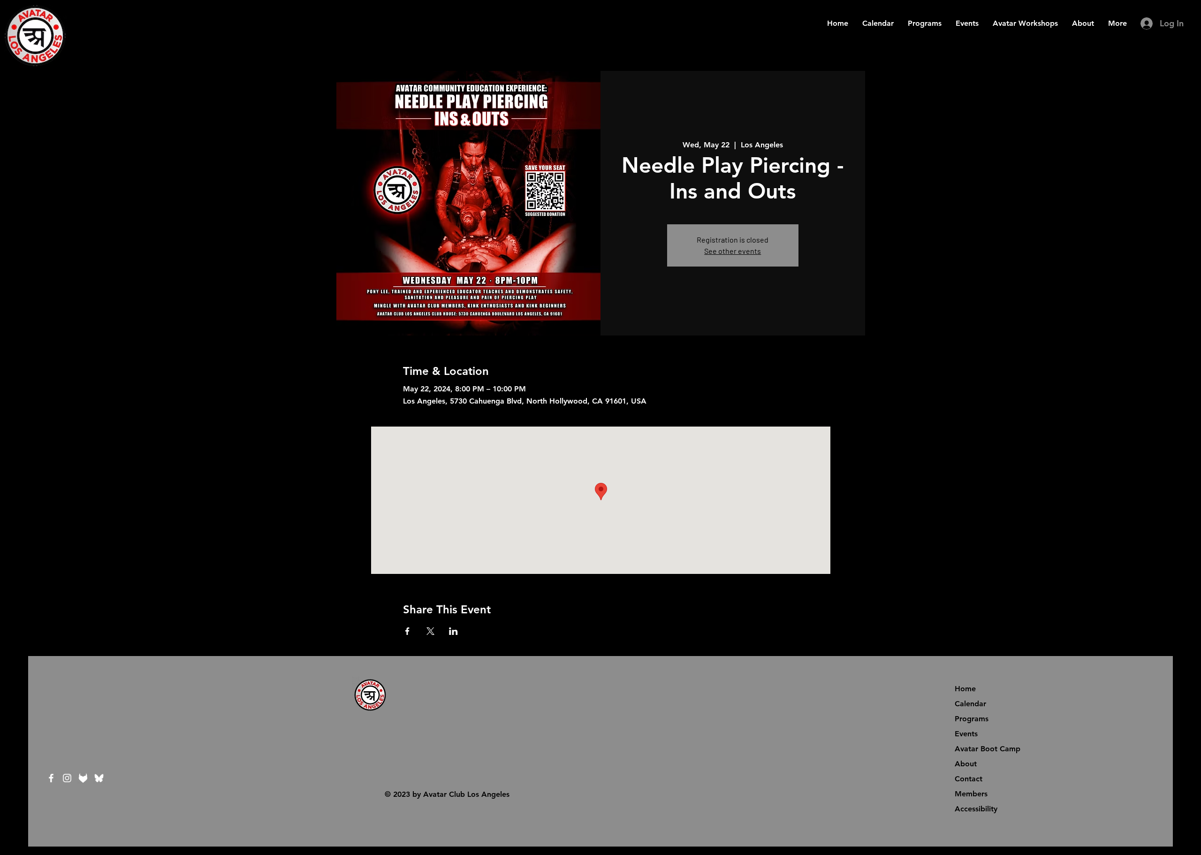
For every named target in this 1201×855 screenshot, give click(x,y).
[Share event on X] (430, 631)
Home (965, 688)
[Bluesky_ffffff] (99, 778)
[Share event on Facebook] (407, 631)
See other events (732, 250)
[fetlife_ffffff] (83, 778)
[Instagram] (67, 778)
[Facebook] (51, 778)
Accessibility (976, 808)
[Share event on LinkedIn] (453, 631)
